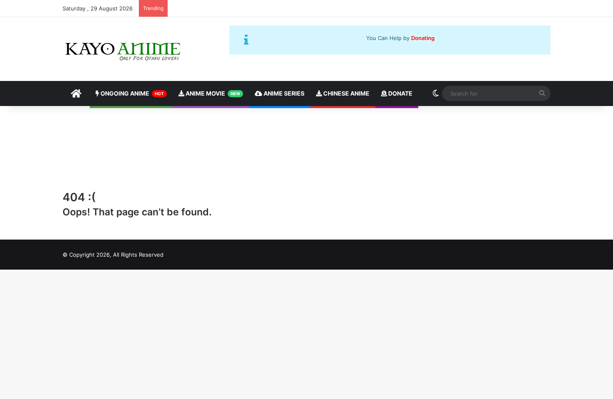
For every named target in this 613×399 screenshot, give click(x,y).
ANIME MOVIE (212, 93)
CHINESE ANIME (345, 93)
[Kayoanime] (124, 49)
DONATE (399, 93)
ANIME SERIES (283, 93)
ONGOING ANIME (131, 93)
